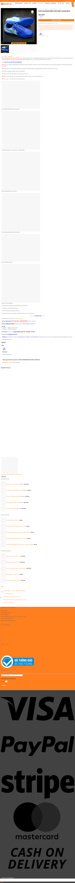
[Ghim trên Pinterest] (45, 36)
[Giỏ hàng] (72, 3)
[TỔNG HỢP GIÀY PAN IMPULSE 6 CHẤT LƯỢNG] (9, 465)
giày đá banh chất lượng (54, 26)
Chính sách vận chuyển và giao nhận (8, 635)
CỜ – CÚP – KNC (61, 3)
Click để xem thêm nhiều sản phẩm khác (13, 62)
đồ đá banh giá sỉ (49, 25)
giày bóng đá (21, 336)
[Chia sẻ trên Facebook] (39, 36)
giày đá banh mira (70, 27)
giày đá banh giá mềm (56, 27)
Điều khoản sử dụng (5, 628)
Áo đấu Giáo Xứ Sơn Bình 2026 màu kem (12, 596)
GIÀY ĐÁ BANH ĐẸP (42, 27)
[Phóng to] (2, 43)
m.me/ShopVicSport (18, 318)
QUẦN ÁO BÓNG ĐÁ (18, 3)
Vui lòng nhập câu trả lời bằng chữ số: (8, 678)
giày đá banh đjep (49, 27)
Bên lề (2, 647)
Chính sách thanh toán (5, 634)
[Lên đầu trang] (1, 880)
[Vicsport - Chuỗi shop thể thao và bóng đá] (6, 4)
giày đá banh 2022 (47, 26)
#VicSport (33, 59)
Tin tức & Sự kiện (4, 649)
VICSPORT (68, 3)
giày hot (56, 29)
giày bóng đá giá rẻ (68, 25)
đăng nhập (8, 362)
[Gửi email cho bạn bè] (43, 36)
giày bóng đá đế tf (55, 25)
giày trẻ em (70, 29)
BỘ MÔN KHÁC (53, 3)
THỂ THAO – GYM (27, 3)
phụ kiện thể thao (34, 336)
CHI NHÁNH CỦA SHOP (12, 334)
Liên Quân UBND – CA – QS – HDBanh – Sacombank (14, 590)
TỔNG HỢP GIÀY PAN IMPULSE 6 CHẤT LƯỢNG (11, 474)
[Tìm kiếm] (73, 5)
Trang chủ (40, 9)
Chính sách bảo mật (5, 632)
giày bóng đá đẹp (61, 25)
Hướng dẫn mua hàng (5, 630)
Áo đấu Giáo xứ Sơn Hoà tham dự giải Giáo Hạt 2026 (14, 599)
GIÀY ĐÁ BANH (40, 3)
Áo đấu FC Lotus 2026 (8, 602)
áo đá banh (27, 336)
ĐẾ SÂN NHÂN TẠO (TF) (54, 9)
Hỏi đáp (2, 651)
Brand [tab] (6, 56)
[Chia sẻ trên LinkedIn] (47, 36)
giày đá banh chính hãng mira (63, 26)
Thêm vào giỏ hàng (56, 20)
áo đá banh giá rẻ (43, 25)
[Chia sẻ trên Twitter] (41, 36)
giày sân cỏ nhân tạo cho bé (63, 29)
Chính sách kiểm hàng (5, 639)
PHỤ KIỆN (34, 3)
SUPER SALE (47, 3)
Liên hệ (2, 653)
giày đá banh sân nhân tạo (52, 28)
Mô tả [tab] (3, 56)
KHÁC (60, 9)
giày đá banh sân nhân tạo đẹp (63, 28)
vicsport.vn (40, 30)
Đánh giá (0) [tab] (10, 56)
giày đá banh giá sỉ (63, 27)
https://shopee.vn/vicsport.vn (28, 323)
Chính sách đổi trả (5, 637)
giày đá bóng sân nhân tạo (50, 29)
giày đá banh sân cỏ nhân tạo (43, 28)
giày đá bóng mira (43, 29)
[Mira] (41, 33)
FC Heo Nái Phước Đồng (8, 593)
